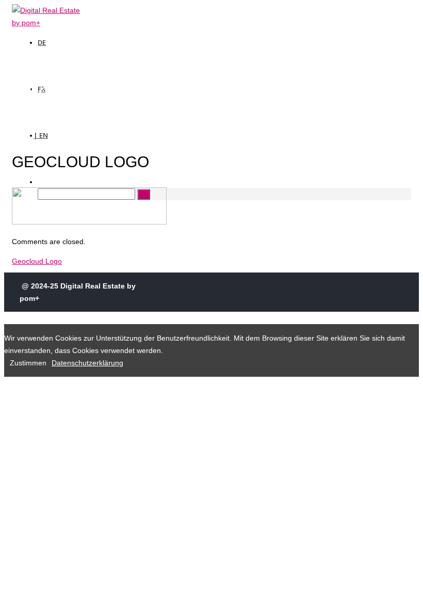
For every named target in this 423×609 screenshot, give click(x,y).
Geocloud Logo (37, 261)
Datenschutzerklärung (87, 363)
